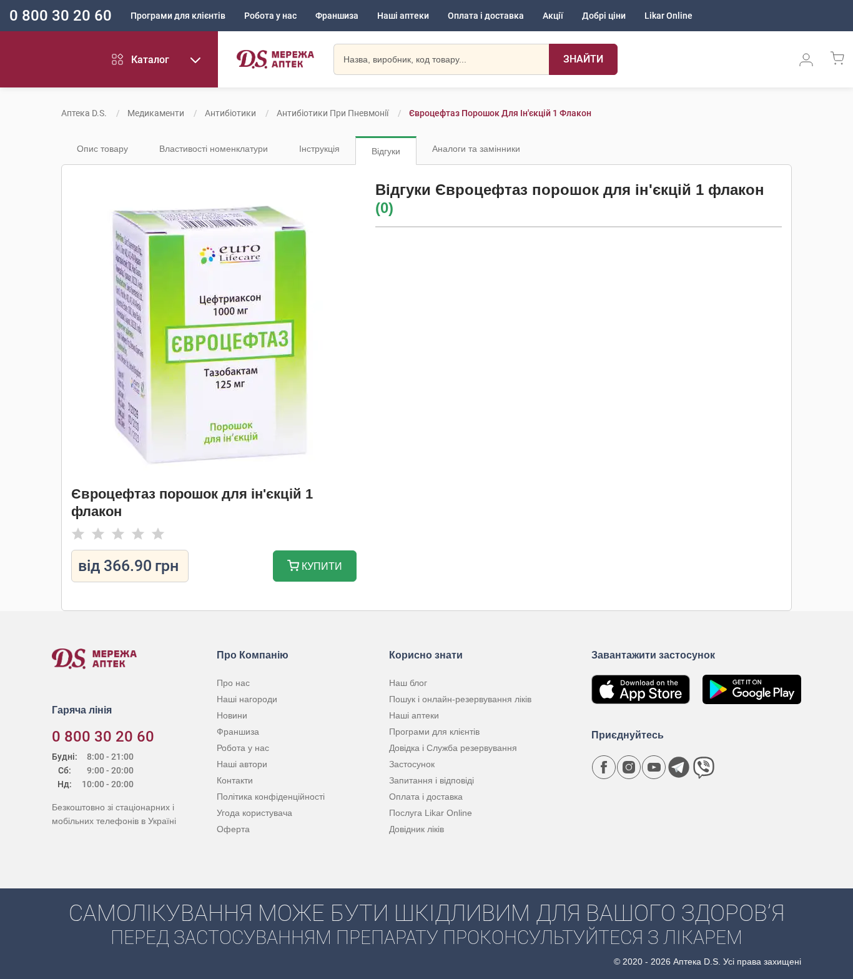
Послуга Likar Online (430, 813)
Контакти (235, 780)
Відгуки (386, 151)
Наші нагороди (247, 699)
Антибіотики (230, 113)
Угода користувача (254, 813)
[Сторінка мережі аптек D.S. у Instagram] (628, 767)
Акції (553, 16)
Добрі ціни (604, 16)
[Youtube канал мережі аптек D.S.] (653, 767)
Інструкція (319, 149)
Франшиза (336, 16)
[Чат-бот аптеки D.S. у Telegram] (678, 767)
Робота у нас (270, 16)
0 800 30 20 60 (60, 15)
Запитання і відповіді (431, 780)
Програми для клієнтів (178, 16)
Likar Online (668, 16)
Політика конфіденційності (271, 797)
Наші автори (242, 764)
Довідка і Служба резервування (453, 748)
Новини (232, 715)
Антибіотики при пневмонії (332, 113)
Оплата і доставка (486, 16)
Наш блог (408, 683)
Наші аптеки (403, 16)
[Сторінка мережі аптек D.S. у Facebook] (603, 767)
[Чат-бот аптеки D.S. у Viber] (703, 767)
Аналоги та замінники (476, 149)
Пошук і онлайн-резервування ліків (460, 699)
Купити (320, 566)
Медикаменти (155, 113)
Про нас (233, 683)
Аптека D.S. (84, 113)
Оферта (233, 829)
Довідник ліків (416, 829)
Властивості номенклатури (213, 149)
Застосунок (412, 764)
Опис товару (102, 149)
